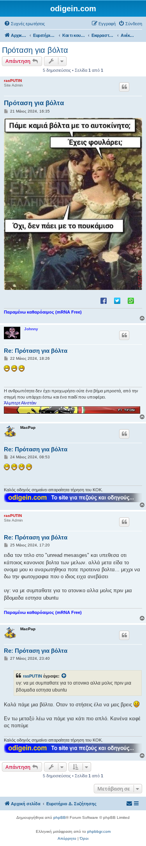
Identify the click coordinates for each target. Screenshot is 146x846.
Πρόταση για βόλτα (35, 50)
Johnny (31, 329)
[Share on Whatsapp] (131, 300)
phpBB (59, 817)
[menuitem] (24, 23)
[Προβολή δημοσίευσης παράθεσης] (64, 676)
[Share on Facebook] (103, 300)
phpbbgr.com (99, 831)
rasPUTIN (13, 80)
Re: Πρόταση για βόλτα (35, 350)
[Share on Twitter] (117, 300)
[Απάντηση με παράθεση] (124, 87)
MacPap (27, 427)
